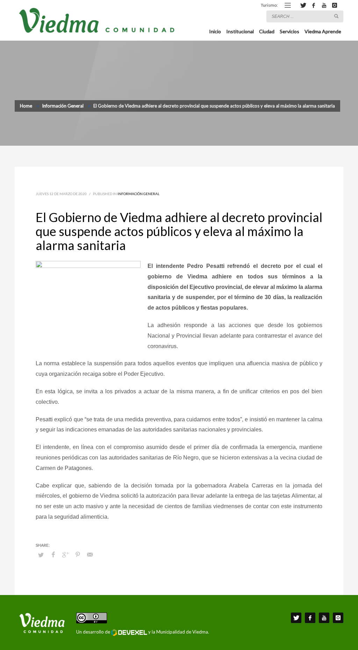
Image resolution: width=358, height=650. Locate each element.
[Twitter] (303, 5)
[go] (336, 16)
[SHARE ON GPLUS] (65, 554)
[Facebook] (313, 5)
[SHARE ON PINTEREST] (77, 554)
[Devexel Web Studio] (129, 632)
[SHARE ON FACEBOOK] (53, 554)
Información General (138, 194)
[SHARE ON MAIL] (90, 554)
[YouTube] (324, 5)
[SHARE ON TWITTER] (41, 554)
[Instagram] (334, 5)
